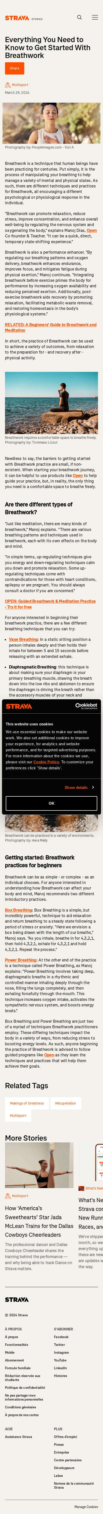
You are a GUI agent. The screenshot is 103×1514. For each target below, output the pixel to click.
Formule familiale (17, 1368)
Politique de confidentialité (25, 1388)
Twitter (59, 1345)
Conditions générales (20, 1407)
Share (14, 68)
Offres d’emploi (65, 1437)
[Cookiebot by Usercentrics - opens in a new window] (75, 706)
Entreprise (61, 1452)
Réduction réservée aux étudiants (22, 1378)
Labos (58, 1476)
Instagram (61, 1352)
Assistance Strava (18, 1437)
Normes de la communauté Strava (74, 1485)
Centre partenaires (68, 1460)
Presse (59, 1444)
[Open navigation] (95, 17)
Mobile (10, 1352)
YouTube (60, 1360)
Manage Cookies (86, 1507)
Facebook (61, 1337)
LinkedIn (60, 1368)
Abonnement (14, 1360)
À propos (11, 1337)
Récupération (65, 1103)
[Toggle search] (79, 17)
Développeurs (64, 1468)
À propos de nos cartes (22, 1415)
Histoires (60, 1376)
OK (51, 803)
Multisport (18, 1115)
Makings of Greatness (27, 1103)
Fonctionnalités (16, 1345)
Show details (76, 787)
